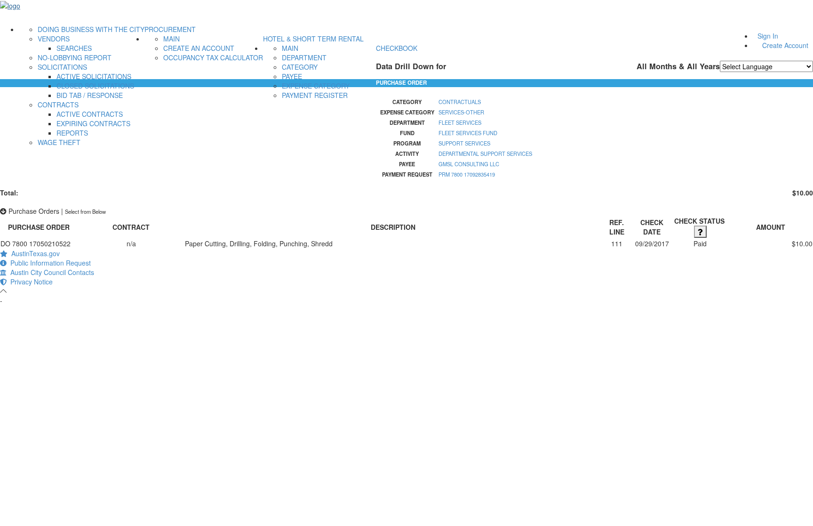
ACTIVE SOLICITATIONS (93, 76)
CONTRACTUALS (459, 101)
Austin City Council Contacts (50, 272)
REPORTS (72, 133)
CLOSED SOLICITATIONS (95, 85)
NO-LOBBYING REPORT (75, 57)
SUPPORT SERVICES (464, 143)
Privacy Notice (30, 281)
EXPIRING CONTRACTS (93, 123)
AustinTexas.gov (34, 253)
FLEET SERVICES (459, 122)
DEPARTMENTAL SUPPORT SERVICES (485, 153)
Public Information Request (49, 262)
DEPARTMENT (304, 57)
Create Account (785, 45)
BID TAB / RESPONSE (89, 95)
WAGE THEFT (59, 142)
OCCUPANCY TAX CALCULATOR (213, 57)
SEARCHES (74, 48)
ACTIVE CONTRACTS (89, 114)
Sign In (767, 35)
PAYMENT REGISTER (315, 95)
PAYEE (292, 76)
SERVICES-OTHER (461, 112)
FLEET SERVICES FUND (467, 133)
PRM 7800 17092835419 (466, 174)
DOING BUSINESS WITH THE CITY (91, 29)
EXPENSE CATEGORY (316, 85)
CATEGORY (300, 67)
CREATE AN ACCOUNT (198, 48)
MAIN (171, 38)
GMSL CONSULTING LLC (468, 164)
